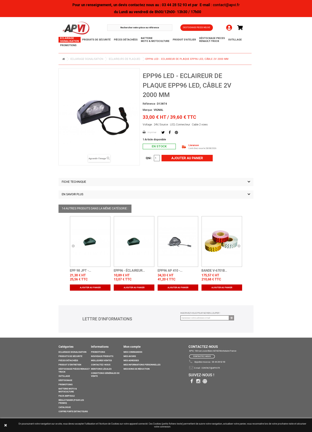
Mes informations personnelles (142, 364)
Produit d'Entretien (69, 364)
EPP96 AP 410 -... (170, 270)
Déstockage (65, 380)
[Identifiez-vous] (229, 25)
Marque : (148, 109)
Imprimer (152, 132)
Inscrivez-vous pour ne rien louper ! (200, 313)
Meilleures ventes (101, 360)
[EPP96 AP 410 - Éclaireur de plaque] (178, 241)
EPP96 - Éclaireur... (129, 270)
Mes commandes (133, 352)
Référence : (149, 103)
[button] (156, 182)
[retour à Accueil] (63, 59)
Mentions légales (101, 369)
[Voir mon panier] (241, 27)
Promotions (65, 384)
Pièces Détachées (68, 360)
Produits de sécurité (70, 356)
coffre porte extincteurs (73, 411)
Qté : (149, 158)
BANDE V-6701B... (214, 270)
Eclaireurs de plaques (124, 59)
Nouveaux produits (102, 356)
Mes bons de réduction (137, 369)
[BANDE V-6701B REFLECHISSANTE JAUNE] (222, 241)
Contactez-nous (100, 364)
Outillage (64, 376)
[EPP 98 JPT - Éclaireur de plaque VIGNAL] (90, 241)
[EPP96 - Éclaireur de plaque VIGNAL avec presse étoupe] (134, 241)
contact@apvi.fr (211, 368)
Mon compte (132, 346)
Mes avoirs (130, 356)
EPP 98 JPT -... (80, 270)
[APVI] (84, 28)
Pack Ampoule (66, 396)
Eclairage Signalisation (87, 59)
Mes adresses (131, 360)
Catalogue (64, 407)
